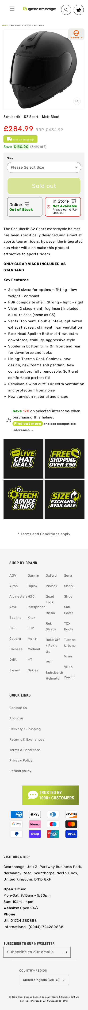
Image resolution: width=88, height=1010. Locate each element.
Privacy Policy (21, 760)
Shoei (68, 597)
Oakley (33, 670)
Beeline (15, 618)
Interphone (35, 607)
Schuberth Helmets (53, 675)
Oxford (51, 576)
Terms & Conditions (25, 750)
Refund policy (20, 771)
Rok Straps (51, 626)
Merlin (33, 639)
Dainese (16, 649)
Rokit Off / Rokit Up (53, 645)
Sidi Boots (68, 610)
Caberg (15, 639)
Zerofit (69, 677)
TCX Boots (68, 626)
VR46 (68, 667)
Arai (12, 607)
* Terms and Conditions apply (44, 534)
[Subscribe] (65, 952)
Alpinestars (16, 597)
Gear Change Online (29, 997)
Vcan (68, 656)
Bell (12, 628)
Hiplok (33, 586)
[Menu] (12, 8)
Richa (50, 613)
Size (10, 158)
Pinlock (51, 586)
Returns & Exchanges (26, 739)
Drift (13, 660)
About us (16, 718)
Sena (68, 576)
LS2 (31, 628)
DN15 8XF (42, 879)
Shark (69, 586)
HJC (31, 597)
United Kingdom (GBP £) (41, 980)
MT (30, 660)
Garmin (33, 576)
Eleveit (14, 670)
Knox (32, 618)
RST (49, 662)
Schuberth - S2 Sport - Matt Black (27, 25)
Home (5, 25)
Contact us (18, 708)
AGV (12, 576)
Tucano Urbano (70, 643)
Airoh (13, 586)
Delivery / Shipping (25, 729)
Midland (34, 649)
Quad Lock (50, 599)
